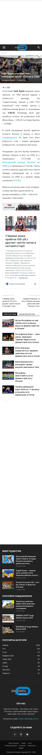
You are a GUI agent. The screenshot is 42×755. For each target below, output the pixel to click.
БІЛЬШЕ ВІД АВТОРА (27, 314)
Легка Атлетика (14, 743)
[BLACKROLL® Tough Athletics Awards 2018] (8, 630)
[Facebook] (14, 734)
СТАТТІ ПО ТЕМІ (10, 314)
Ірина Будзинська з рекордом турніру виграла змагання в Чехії (27, 364)
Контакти (22, 746)
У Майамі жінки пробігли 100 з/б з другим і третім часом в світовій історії (11, 302)
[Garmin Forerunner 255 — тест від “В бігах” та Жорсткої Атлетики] (8, 585)
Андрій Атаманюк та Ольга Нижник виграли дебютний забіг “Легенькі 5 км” (31, 302)
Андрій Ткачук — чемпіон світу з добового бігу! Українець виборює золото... (27, 573)
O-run (30, 743)
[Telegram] (27, 734)
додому (3, 53)
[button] (38, 47)
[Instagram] (21, 734)
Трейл (23, 743)
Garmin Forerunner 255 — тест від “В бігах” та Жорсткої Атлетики (27, 584)
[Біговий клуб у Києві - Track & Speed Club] (21, 207)
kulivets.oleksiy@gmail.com (28, 719)
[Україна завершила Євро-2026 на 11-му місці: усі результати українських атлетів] (8, 389)
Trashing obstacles (11, 746)
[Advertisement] (21, 22)
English (21, 748)
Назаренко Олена (8, 80)
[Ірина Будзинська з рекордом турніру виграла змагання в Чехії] (8, 364)
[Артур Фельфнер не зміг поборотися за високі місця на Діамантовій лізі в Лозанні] (8, 323)
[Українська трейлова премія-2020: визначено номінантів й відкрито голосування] (8, 604)
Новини (4, 70)
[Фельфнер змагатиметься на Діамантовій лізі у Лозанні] (8, 376)
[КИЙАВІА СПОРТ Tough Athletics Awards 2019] (8, 618)
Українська (31, 746)
